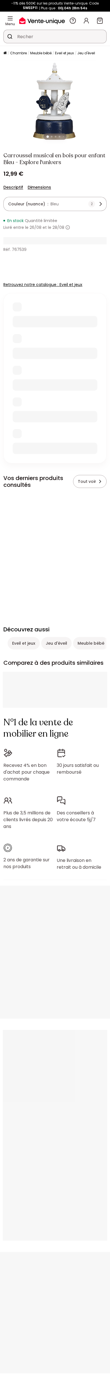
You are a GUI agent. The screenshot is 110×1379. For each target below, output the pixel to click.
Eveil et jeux (64, 53)
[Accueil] (5, 53)
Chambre (18, 53)
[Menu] (10, 18)
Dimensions (39, 187)
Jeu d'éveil (86, 53)
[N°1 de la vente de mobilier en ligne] (42, 20)
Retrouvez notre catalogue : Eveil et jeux (42, 284)
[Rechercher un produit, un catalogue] (10, 36)
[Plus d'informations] (67, 227)
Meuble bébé (41, 53)
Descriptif (13, 187)
